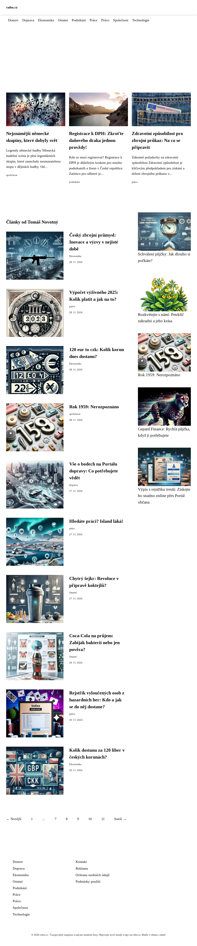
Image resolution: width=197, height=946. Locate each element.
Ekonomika (46, 20)
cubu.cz (12, 7)
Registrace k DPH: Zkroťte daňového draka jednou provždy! (96, 140)
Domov (13, 20)
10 (90, 819)
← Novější (13, 819)
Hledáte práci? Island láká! (96, 521)
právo (135, 182)
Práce (93, 20)
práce (72, 528)
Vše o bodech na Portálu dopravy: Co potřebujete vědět (93, 470)
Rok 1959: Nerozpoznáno (94, 406)
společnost (11, 175)
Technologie (140, 20)
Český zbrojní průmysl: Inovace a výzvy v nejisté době (93, 242)
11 (103, 819)
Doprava (28, 20)
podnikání (74, 182)
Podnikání (79, 20)
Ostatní (63, 20)
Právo (105, 20)
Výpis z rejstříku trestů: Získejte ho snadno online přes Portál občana (164, 495)
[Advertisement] (98, 52)
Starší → (120, 819)
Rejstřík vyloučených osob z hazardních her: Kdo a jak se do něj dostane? (96, 699)
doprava (73, 485)
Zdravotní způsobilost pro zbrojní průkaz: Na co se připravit (157, 140)
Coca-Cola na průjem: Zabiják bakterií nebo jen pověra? (94, 642)
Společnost (120, 20)
